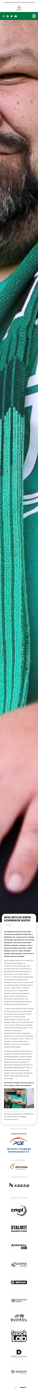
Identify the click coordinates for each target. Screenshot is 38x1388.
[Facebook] (7, 16)
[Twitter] (11, 16)
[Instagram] (3, 16)
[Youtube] (15, 16)
